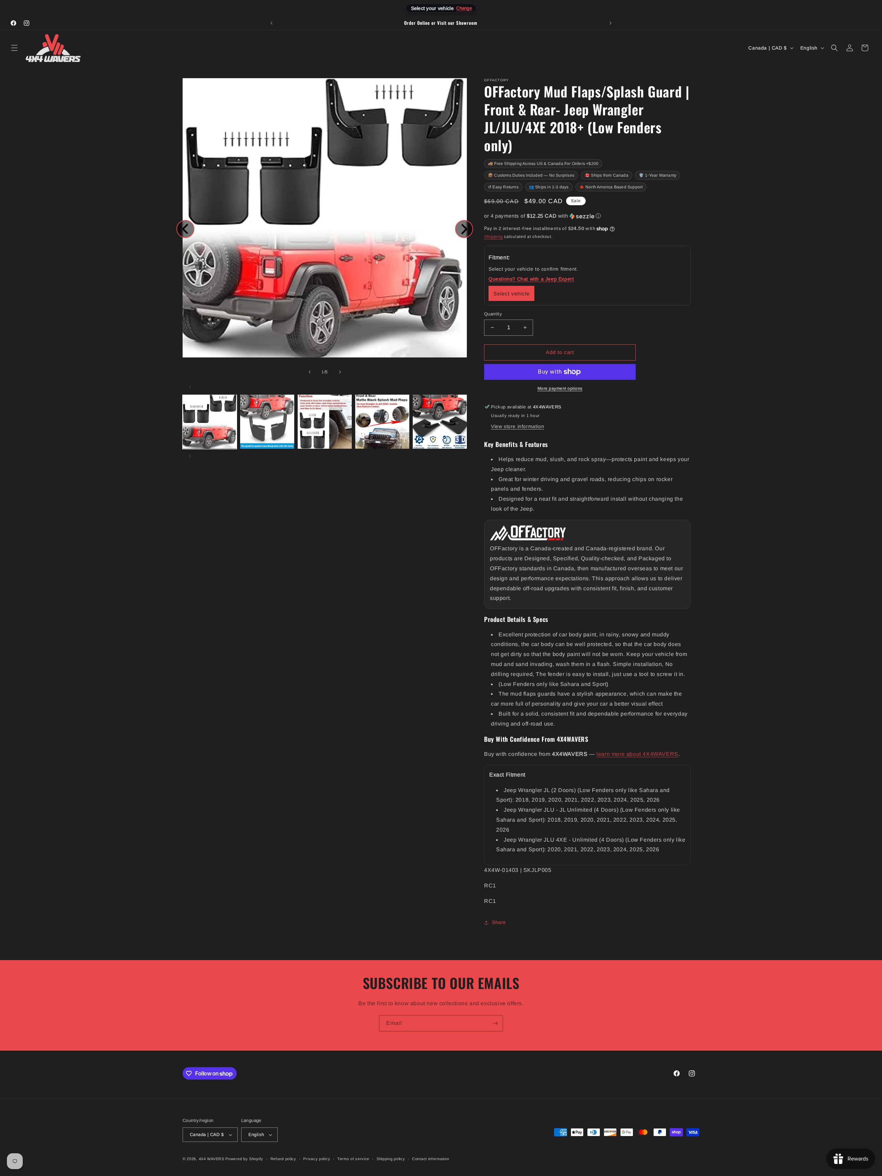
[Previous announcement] (271, 23)
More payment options (560, 388)
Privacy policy (316, 1159)
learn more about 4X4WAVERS (637, 754)
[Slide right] (340, 371)
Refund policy (283, 1159)
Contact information (430, 1159)
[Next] (464, 229)
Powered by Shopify (244, 1159)
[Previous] (185, 229)
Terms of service (353, 1159)
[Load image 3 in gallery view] (325, 422)
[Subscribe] (495, 1023)
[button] (14, 47)
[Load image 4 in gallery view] (382, 422)
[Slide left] (309, 371)
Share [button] (499, 922)
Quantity (493, 313)
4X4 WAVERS (211, 1159)
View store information (517, 426)
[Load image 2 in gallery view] (267, 422)
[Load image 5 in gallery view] (440, 422)
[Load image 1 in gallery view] (210, 422)
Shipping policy (391, 1159)
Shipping (493, 236)
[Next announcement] (610, 23)
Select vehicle (511, 293)
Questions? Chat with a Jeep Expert (531, 279)
